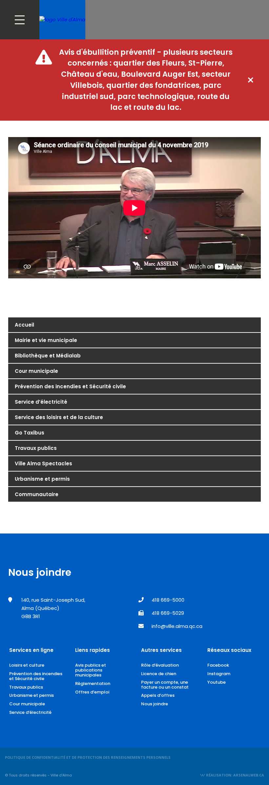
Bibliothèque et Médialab (48, 355)
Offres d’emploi (92, 692)
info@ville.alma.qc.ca (177, 626)
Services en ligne (31, 650)
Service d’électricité (41, 401)
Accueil (24, 324)
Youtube (216, 682)
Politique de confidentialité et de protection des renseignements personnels (88, 757)
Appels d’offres (158, 695)
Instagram (218, 674)
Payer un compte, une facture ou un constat (165, 684)
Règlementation (92, 683)
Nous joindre (154, 704)
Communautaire (36, 494)
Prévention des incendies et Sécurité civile (70, 386)
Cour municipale (36, 371)
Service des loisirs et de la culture (59, 417)
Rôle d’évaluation (160, 665)
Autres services (161, 650)
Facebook (218, 665)
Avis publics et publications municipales (90, 670)
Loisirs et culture (26, 665)
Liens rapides (92, 650)
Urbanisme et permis (42, 478)
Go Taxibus (29, 432)
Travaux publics (36, 448)
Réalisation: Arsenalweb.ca (234, 775)
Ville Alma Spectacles (43, 463)
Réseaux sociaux (229, 650)
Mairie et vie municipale (46, 340)
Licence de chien (158, 674)
